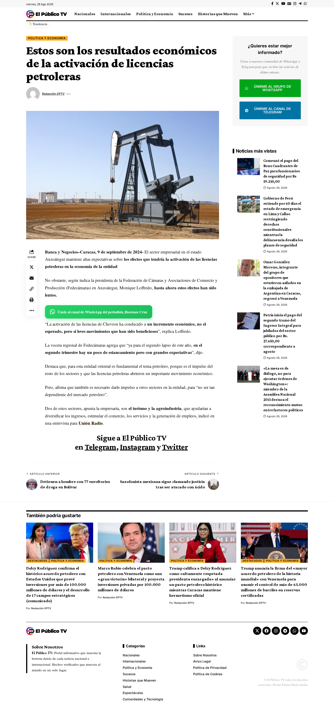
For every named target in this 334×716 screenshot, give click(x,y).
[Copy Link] (31, 288)
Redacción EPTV (53, 93)
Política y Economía (47, 38)
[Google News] (289, 4)
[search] (304, 14)
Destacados (37, 560)
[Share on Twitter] (31, 267)
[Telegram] (300, 4)
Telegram (100, 446)
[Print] (31, 299)
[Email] (31, 278)
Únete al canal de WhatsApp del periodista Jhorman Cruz (102, 311)
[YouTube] (283, 4)
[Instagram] (294, 4)
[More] (31, 310)
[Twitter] (277, 4)
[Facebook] (272, 4)
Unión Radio (91, 423)
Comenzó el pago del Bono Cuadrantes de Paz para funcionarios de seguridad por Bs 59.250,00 (281, 171)
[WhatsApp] (305, 4)
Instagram (137, 446)
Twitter (175, 446)
